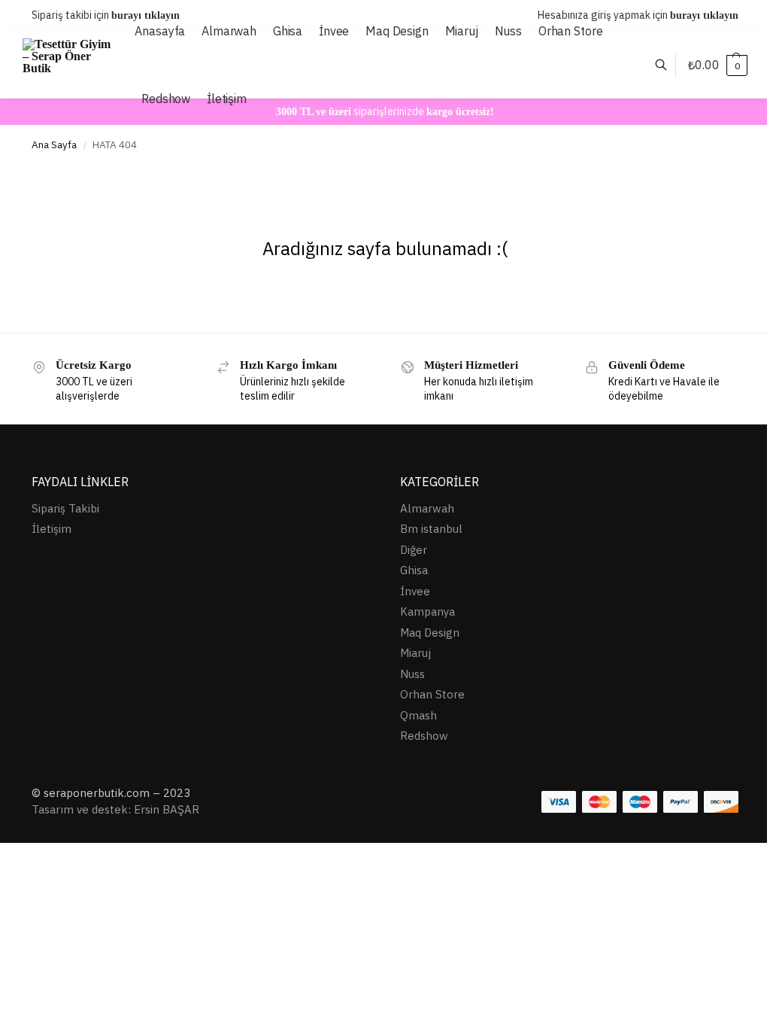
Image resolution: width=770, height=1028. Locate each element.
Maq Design (429, 632)
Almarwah (427, 508)
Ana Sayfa (54, 144)
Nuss (412, 674)
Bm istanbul (431, 529)
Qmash (418, 715)
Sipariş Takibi (65, 508)
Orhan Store (432, 694)
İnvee (415, 591)
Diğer (413, 550)
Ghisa (414, 570)
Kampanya (427, 611)
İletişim (51, 529)
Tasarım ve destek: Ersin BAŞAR (115, 809)
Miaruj (415, 653)
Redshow (424, 735)
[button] (717, 64)
